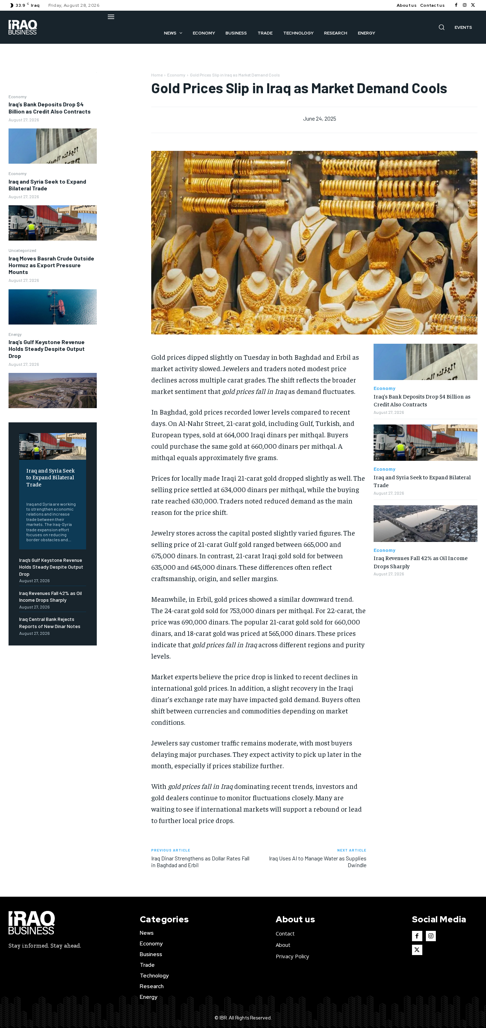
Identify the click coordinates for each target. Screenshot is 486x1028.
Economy (18, 96)
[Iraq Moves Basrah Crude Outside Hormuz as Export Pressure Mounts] (53, 307)
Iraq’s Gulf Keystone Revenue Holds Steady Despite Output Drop (47, 348)
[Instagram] (464, 5)
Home (157, 74)
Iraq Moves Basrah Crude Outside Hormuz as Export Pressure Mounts (51, 265)
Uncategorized (22, 250)
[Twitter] (473, 5)
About (283, 944)
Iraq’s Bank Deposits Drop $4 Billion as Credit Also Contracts (50, 107)
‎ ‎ (26, 493)
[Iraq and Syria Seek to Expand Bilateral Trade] (53, 223)
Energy (15, 334)
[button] (441, 27)
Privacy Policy (292, 956)
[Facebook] (456, 5)
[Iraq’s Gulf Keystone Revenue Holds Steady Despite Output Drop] (53, 390)
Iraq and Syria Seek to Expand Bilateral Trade (47, 184)
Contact (285, 933)
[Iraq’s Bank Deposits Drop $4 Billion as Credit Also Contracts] (53, 146)
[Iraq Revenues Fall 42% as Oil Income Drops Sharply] (425, 523)
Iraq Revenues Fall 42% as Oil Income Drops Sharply (50, 596)
